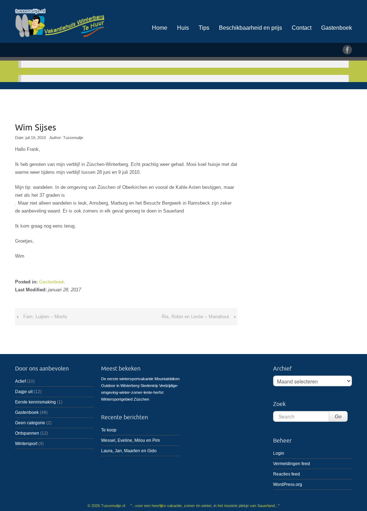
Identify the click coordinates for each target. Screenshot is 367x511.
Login (278, 453)
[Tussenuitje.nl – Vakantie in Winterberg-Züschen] (69, 21)
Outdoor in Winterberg (120, 385)
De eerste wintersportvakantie (127, 379)
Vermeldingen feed (291, 463)
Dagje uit (24, 391)
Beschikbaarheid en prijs (250, 28)
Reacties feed (286, 474)
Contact (301, 28)
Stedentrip (149, 385)
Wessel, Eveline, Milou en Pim (130, 440)
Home (159, 28)
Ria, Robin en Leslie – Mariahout (195, 316)
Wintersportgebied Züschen (125, 399)
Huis (183, 28)
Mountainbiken (167, 379)
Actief (20, 381)
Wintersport (26, 443)
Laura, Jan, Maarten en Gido (129, 450)
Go (338, 416)
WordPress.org (287, 484)
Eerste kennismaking (35, 402)
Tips (204, 28)
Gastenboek (336, 28)
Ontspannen (27, 433)
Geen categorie (30, 422)
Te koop (108, 430)
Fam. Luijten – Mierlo (45, 316)
